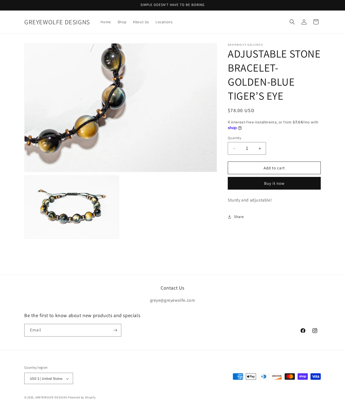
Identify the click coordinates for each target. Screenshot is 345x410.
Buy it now (274, 183)
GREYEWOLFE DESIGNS (51, 397)
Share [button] (239, 216)
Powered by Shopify (82, 397)
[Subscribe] (115, 330)
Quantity (234, 138)
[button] (292, 22)
